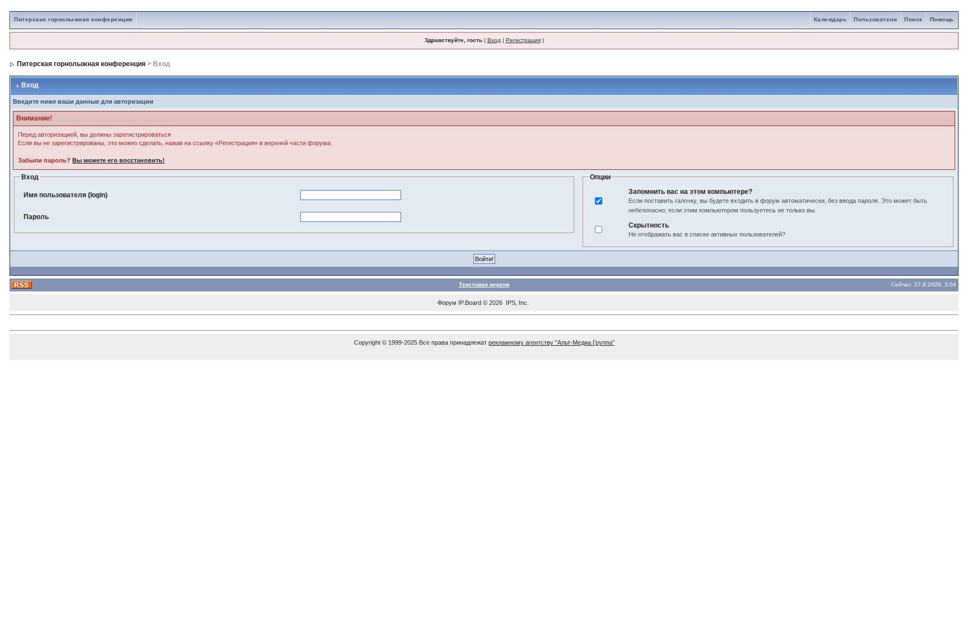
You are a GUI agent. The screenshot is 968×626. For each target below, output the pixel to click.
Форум (447, 302)
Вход (494, 40)
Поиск (913, 19)
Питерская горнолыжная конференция (73, 19)
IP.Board (469, 302)
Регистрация (523, 40)
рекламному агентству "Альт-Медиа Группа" (551, 342)
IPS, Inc (516, 302)
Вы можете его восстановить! (118, 160)
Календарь (830, 19)
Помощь (942, 19)
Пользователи (875, 19)
